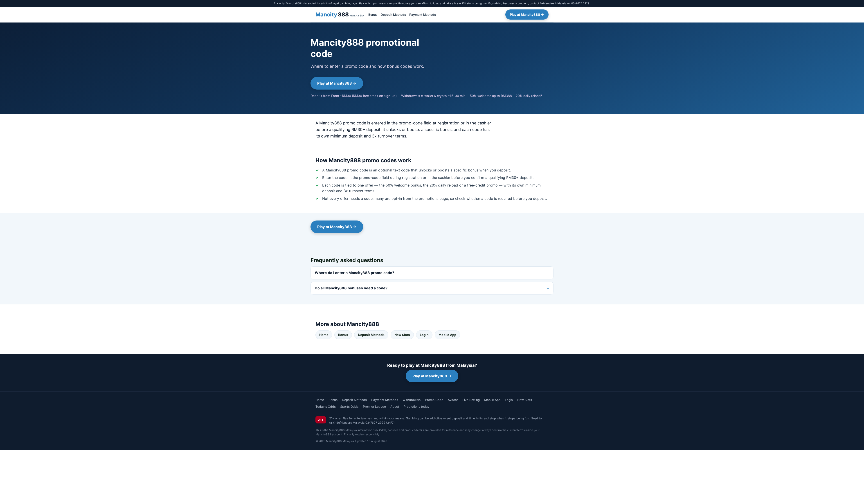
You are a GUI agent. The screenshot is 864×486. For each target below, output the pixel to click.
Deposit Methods (393, 14)
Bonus (373, 14)
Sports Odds (349, 406)
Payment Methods (422, 14)
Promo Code (434, 400)
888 (339, 14)
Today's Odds (325, 406)
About (394, 406)
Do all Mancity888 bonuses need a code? (351, 288)
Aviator (453, 400)
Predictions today (417, 406)
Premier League (374, 406)
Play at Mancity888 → (527, 14)
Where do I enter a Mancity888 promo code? (354, 272)
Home (323, 335)
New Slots (402, 335)
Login (424, 335)
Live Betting (471, 400)
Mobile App (447, 335)
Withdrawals (412, 400)
